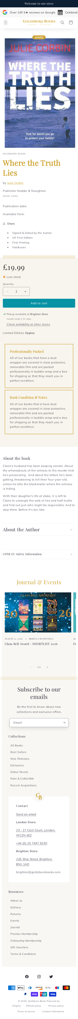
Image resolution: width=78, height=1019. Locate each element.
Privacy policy (56, 1005)
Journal (15, 927)
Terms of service (26, 1011)
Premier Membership (24, 934)
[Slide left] (31, 667)
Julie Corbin (15, 183)
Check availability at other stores (28, 324)
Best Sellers (18, 752)
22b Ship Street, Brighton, (34, 859)
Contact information (53, 1011)
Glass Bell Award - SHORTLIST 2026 (31, 644)
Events (14, 920)
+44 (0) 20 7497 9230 (31, 843)
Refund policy (33, 1005)
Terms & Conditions (23, 954)
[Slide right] (47, 667)
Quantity (8, 283)
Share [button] (11, 223)
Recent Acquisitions (23, 785)
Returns (15, 914)
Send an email (26, 814)
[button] (6, 22)
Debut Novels (19, 772)
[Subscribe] (64, 722)
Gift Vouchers (19, 947)
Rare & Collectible (22, 778)
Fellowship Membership (25, 940)
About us (16, 900)
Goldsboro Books (37, 1001)
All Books (16, 745)
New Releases (19, 758)
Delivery (15, 907)
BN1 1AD (22, 864)
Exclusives (17, 765)
